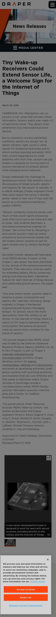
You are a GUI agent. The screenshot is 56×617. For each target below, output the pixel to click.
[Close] (48, 559)
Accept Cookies (26, 589)
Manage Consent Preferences (25, 605)
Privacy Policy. (37, 581)
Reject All (25, 597)
